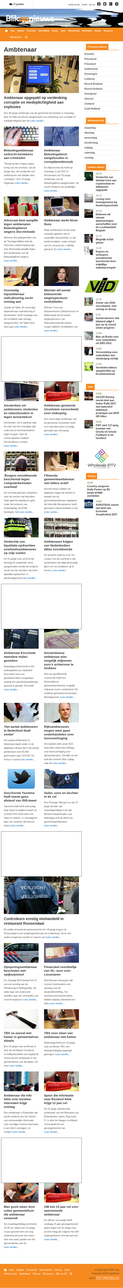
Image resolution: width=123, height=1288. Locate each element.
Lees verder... (37, 120)
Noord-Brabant (93, 83)
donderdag (91, 142)
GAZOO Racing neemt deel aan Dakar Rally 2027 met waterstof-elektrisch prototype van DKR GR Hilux (107, 407)
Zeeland (89, 103)
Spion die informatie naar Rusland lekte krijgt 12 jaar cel (59, 1099)
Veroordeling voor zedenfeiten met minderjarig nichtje (107, 355)
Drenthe (89, 54)
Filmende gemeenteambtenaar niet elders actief (59, 479)
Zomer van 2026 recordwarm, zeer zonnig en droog (106, 306)
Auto (12, 31)
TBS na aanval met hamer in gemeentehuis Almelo (21, 1036)
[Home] (30, 19)
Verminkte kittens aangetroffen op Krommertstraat (106, 370)
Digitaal (20, 31)
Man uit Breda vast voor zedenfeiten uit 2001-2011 (107, 340)
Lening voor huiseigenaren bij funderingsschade (107, 202)
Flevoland (90, 59)
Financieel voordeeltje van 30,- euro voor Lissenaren (60, 970)
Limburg (89, 78)
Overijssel (90, 93)
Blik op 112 (15, 37)
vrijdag (88, 147)
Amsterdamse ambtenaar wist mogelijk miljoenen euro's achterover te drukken (59, 660)
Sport (63, 31)
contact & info (74, 5)
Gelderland (91, 69)
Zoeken (26, 37)
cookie (84, 5)
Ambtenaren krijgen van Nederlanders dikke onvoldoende (58, 545)
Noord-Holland (93, 88)
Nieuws (97, 31)
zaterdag (89, 152)
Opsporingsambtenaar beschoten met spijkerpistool (20, 970)
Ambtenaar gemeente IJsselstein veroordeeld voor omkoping (61, 409)
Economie (31, 31)
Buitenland (87, 31)
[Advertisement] (41, 359)
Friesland (90, 64)
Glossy (55, 31)
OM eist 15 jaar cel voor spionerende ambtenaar (61, 1210)
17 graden (18, 4)
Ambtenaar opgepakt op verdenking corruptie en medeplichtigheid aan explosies (35, 102)
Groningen (90, 74)
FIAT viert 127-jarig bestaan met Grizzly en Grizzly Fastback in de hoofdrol (107, 431)
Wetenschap (74, 31)
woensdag (90, 137)
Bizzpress (108, 31)
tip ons (92, 5)
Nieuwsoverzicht (6, 31)
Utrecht (88, 98)
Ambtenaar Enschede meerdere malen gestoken (20, 656)
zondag (89, 157)
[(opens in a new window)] (99, 5)
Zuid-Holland (92, 108)
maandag (90, 127)
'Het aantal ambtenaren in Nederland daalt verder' (21, 730)
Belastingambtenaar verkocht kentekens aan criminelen (18, 154)
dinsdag (89, 132)
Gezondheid (43, 31)
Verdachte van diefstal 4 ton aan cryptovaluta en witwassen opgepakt (106, 183)
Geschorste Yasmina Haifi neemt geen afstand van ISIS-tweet (20, 796)
